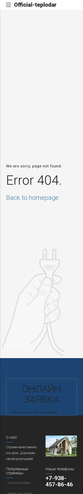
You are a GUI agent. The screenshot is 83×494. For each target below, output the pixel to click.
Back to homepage (32, 197)
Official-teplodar (35, 4)
